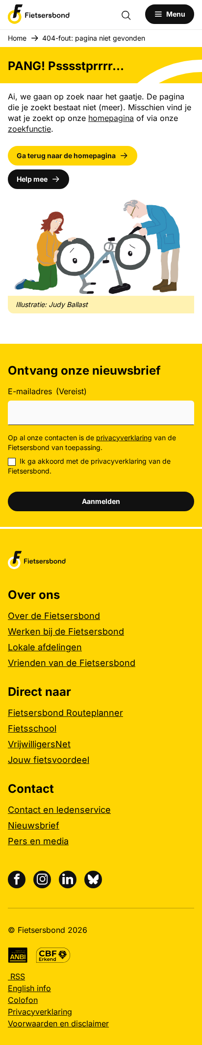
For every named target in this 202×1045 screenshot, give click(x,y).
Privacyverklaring (40, 1012)
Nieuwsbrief (33, 825)
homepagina (111, 118)
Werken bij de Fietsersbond (66, 631)
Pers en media (38, 841)
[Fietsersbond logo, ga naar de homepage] (39, 14)
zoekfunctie (29, 129)
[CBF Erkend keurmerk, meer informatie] (53, 955)
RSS (16, 976)
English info (29, 988)
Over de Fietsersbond (54, 616)
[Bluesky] (93, 879)
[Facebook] (16, 879)
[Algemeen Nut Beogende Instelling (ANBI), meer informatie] (18, 955)
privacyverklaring (124, 437)
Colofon (23, 1000)
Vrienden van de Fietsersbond (71, 663)
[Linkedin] (67, 879)
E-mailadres (47, 391)
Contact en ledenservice (59, 810)
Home (17, 38)
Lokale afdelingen (45, 647)
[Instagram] (42, 879)
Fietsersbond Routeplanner (65, 713)
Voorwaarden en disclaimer (58, 1023)
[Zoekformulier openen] (131, 14)
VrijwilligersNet (39, 744)
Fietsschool (32, 728)
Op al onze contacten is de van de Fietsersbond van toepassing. (92, 442)
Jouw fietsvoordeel (48, 760)
